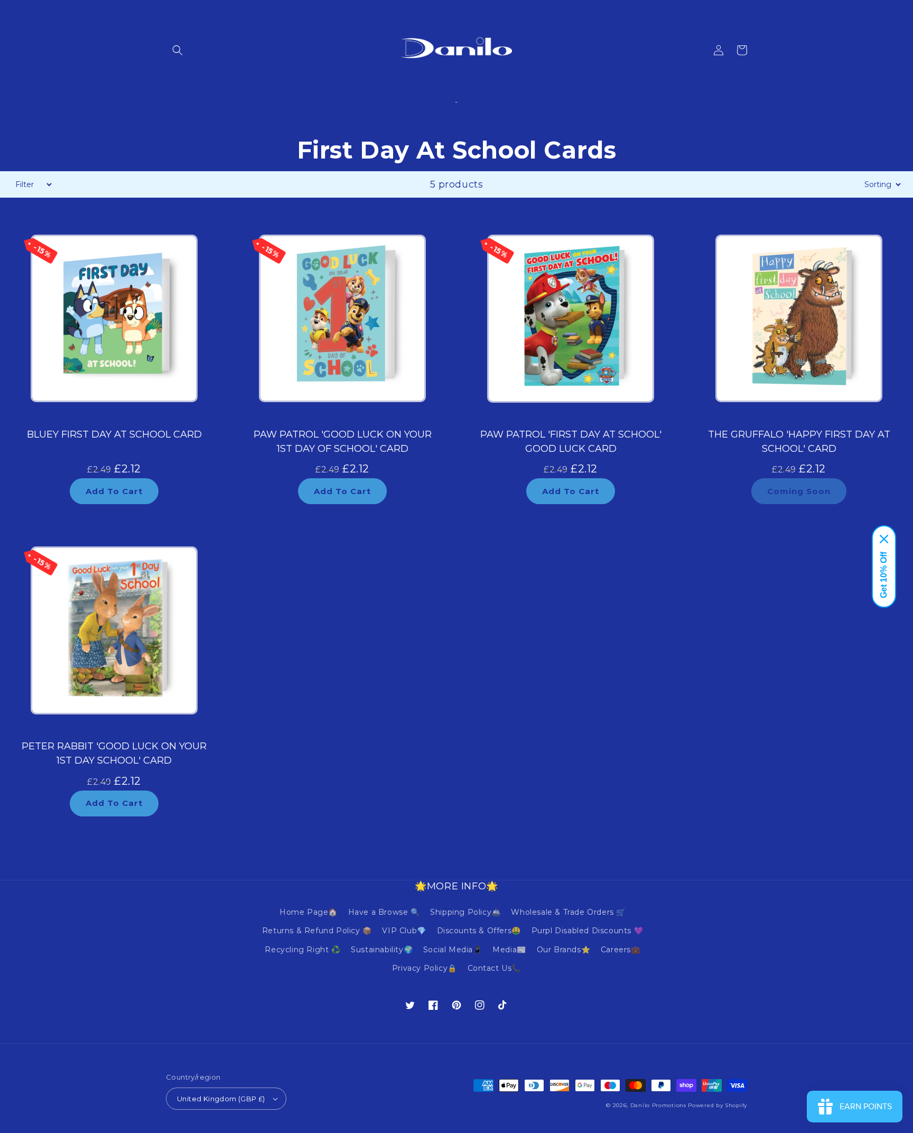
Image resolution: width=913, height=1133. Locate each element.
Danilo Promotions (658, 1105)
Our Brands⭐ (564, 949)
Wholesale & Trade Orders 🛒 (568, 912)
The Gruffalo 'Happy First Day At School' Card (799, 441)
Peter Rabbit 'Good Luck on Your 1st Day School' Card (114, 753)
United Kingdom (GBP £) (221, 1098)
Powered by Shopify (717, 1105)
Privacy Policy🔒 (424, 968)
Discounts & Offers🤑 (479, 930)
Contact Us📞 (494, 968)
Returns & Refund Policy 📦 (317, 930)
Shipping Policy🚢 (465, 912)
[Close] (884, 539)
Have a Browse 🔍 (384, 912)
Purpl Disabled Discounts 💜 (588, 930)
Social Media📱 (452, 949)
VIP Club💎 (404, 930)
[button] (177, 50)
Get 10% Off (883, 575)
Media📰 (509, 949)
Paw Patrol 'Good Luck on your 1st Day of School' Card (343, 441)
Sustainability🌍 (382, 949)
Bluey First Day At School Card (114, 434)
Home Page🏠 (309, 912)
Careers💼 (620, 949)
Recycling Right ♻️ (302, 949)
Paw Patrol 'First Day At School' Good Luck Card (571, 441)
